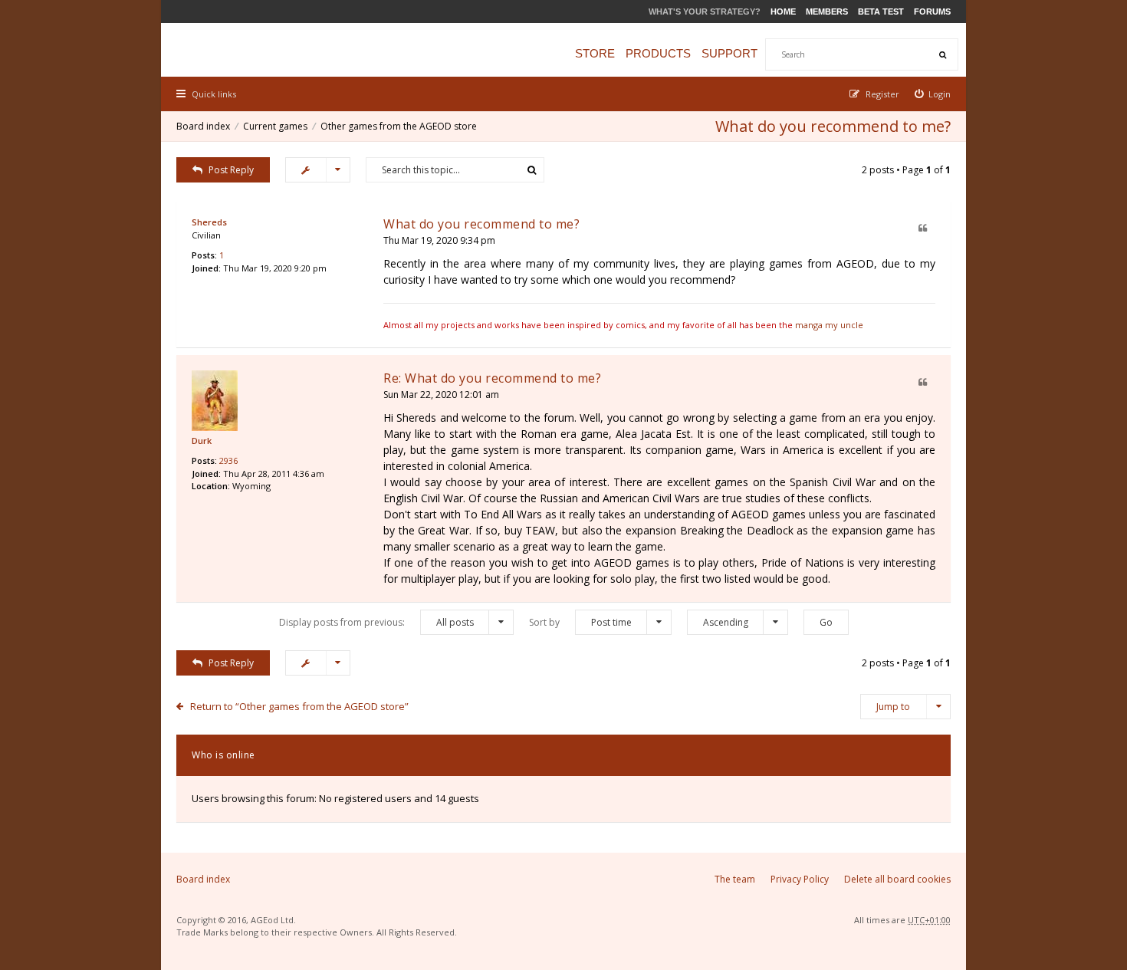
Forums (932, 11)
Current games (275, 126)
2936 (228, 460)
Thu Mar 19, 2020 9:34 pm (439, 240)
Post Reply (231, 169)
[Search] (942, 54)
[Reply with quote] (922, 229)
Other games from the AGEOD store (398, 126)
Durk (202, 440)
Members (827, 11)
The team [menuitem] (735, 879)
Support (729, 53)
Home (783, 11)
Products (658, 53)
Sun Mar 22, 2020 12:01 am (441, 394)
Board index (203, 126)
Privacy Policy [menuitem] (799, 879)
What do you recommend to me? (833, 126)
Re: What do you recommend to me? (492, 378)
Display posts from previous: (376, 622)
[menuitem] (933, 94)
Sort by (580, 622)
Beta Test (881, 11)
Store (595, 53)
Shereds (209, 222)
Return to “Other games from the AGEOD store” (299, 706)
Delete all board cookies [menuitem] (897, 879)
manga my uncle (829, 324)
